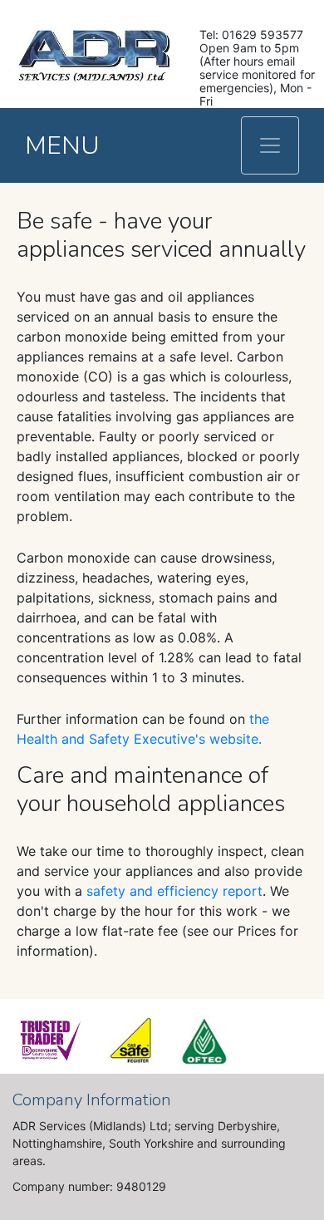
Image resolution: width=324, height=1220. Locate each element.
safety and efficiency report (174, 891)
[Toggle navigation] (270, 145)
